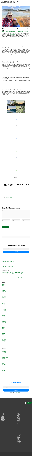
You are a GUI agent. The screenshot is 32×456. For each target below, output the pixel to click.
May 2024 (3, 316)
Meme (2, 411)
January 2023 (4, 335)
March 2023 (3, 333)
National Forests (4, 364)
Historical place (4, 359)
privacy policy (17, 392)
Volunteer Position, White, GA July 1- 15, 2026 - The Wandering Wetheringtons (12, 277)
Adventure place (3, 401)
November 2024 (4, 309)
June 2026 (3, 286)
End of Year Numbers (5, 357)
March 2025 (3, 304)
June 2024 (3, 315)
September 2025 (4, 297)
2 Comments (3, 31)
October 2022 (4, 339)
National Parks (4, 365)
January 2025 (18, 419)
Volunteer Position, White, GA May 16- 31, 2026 (8, 266)
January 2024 (4, 321)
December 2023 (4, 322)
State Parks (3, 370)
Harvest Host (4, 358)
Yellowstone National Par (13, 34)
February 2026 (4, 291)
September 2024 (19, 423)
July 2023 (3, 328)
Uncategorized (4, 371)
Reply (28, 202)
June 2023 (3, 329)
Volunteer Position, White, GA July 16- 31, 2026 (8, 261)
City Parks (3, 353)
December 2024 (4, 308)
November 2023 (4, 323)
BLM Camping (4, 352)
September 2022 (4, 340)
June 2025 (18, 414)
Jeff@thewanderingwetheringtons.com (7, 272)
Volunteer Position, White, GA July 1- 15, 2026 (8, 262)
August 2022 (3, 341)
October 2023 (19, 433)
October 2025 (4, 296)
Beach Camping (4, 351)
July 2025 (18, 413)
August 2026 (3, 284)
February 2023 (4, 334)
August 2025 (3, 298)
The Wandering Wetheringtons (11, 1)
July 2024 (3, 314)
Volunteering (2, 420)
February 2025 (19, 418)
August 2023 (3, 327)
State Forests (4, 369)
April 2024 (3, 317)
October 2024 (4, 310)
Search (26, 401)
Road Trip (11, 31)
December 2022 (19, 443)
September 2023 (19, 434)
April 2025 (3, 303)
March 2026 (3, 290)
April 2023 (18, 439)
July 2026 (3, 285)
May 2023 (18, 438)
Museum (3, 363)
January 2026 (4, 292)
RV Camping (14, 31)
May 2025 (3, 302)
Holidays (2, 410)
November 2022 (19, 444)
